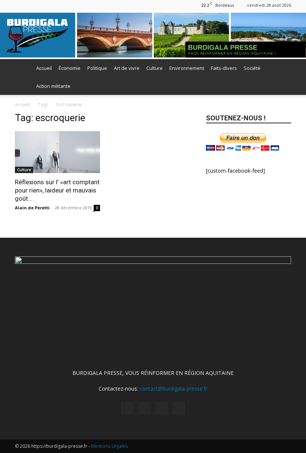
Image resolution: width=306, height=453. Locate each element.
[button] (282, 68)
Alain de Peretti (32, 207)
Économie (70, 68)
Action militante (53, 86)
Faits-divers (224, 68)
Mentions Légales (109, 446)
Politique (97, 68)
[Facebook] (20, 5)
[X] (45, 5)
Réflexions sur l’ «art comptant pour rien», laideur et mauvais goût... (57, 190)
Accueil (44, 68)
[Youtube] (57, 5)
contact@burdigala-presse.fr (173, 388)
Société (252, 68)
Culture (154, 68)
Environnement (186, 68)
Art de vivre (127, 68)
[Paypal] (32, 5)
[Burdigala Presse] (153, 35)
